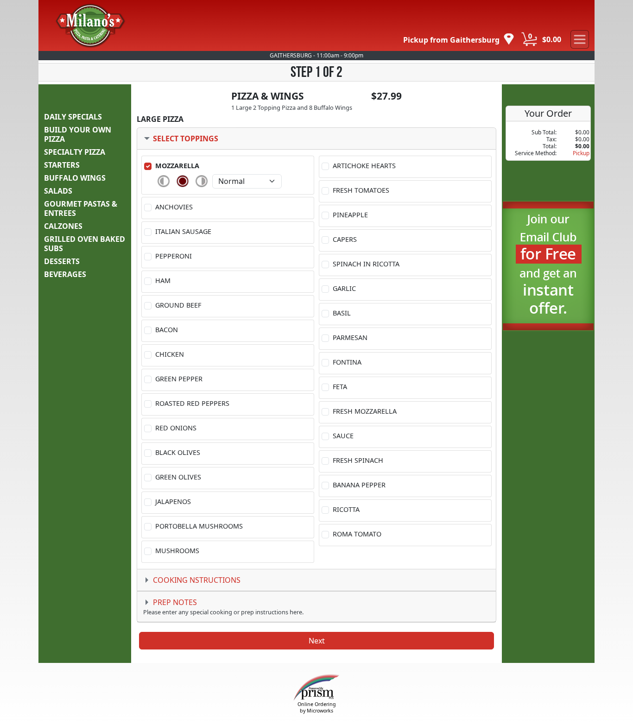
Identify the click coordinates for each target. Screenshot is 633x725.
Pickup (581, 153)
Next (317, 641)
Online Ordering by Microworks (317, 707)
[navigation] (458, 39)
